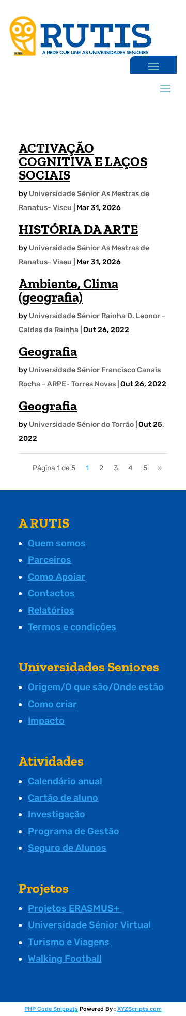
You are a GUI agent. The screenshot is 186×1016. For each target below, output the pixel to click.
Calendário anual (65, 781)
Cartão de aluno (63, 797)
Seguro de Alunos (67, 848)
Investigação (56, 814)
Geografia (48, 351)
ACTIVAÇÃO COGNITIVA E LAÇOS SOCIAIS (83, 161)
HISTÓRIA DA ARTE (78, 229)
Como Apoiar (56, 576)
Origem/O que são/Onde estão (96, 687)
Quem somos (57, 543)
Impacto (46, 720)
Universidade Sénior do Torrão (81, 424)
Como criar (52, 704)
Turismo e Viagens (69, 942)
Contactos (51, 593)
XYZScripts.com (139, 1009)
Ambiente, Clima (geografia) (68, 290)
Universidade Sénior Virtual (89, 925)
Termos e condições (72, 627)
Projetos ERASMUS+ (74, 908)
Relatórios (51, 610)
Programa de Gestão (73, 831)
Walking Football (65, 958)
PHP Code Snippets (51, 1009)
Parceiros (49, 559)
